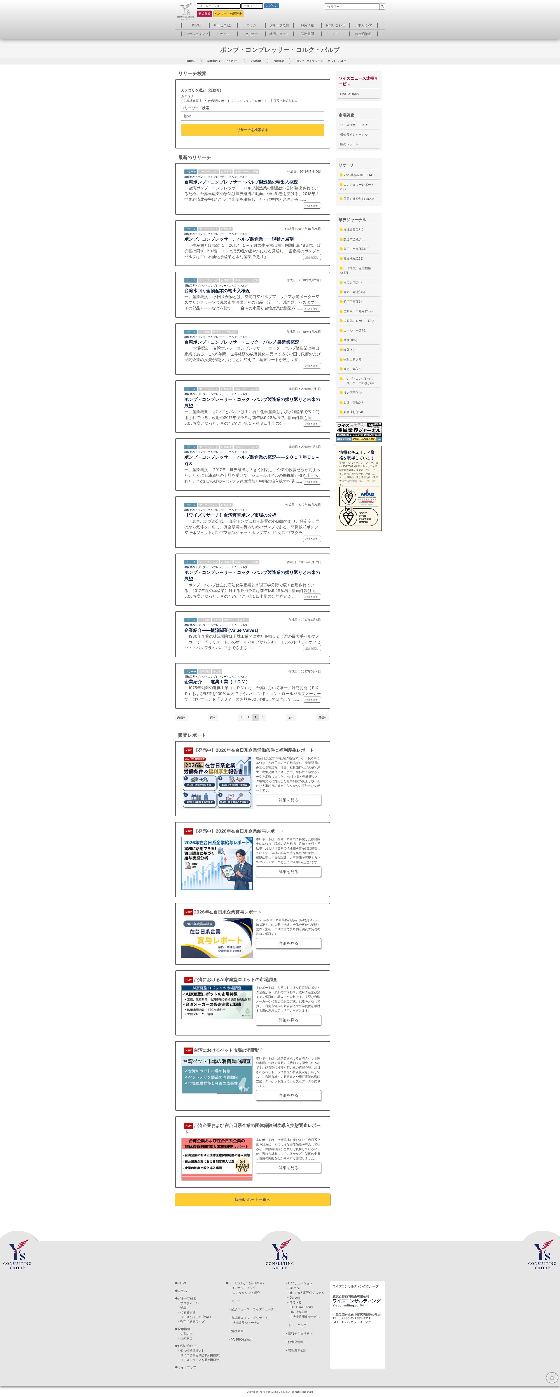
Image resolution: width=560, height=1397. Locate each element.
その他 (217, 620)
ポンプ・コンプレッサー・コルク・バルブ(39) (357, 381)
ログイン (272, 5)
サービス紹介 (223, 25)
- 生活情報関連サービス (303, 1316)
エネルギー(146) (354, 330)
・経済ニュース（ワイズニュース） (252, 1309)
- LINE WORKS (297, 1312)
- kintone (293, 1288)
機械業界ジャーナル (354, 134)
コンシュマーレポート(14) (357, 187)
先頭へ (181, 717)
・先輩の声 (184, 1334)
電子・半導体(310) (356, 249)
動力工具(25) (352, 369)
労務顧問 (307, 34)
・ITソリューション (298, 1283)
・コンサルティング (242, 1288)
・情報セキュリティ (299, 1333)
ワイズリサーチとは (354, 125)
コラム (251, 25)
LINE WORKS (349, 94)
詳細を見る (288, 800)
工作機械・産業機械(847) (355, 270)
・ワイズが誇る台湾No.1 (194, 1317)
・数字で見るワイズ (191, 1321)
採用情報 (307, 25)
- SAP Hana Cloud (300, 1307)
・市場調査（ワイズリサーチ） (249, 1318)
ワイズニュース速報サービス (358, 81)
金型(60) (349, 349)
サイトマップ (187, 1367)
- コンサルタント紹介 (245, 1292)
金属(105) (350, 340)
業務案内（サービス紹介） (223, 61)
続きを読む (311, 206)
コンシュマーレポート (251, 101)
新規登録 (204, 14)
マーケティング (208, 171)
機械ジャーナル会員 (246, 171)
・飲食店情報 (294, 1342)
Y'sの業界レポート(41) (359, 175)
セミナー (251, 34)
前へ (213, 717)
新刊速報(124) (353, 412)
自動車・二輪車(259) (358, 311)
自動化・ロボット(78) (358, 321)
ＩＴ (335, 34)
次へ (291, 717)
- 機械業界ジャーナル (245, 1322)
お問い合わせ (335, 25)
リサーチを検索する (252, 129)
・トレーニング (295, 1325)
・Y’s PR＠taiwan (240, 1339)
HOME (195, 25)
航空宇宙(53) (352, 301)
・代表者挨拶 (186, 1312)
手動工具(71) (352, 359)
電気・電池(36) (354, 292)
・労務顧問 (235, 1331)
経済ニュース (279, 34)
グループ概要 (279, 25)
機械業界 (279, 61)
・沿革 (181, 1308)
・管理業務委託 (295, 1350)
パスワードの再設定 (228, 14)
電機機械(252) (353, 258)
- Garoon (293, 1297)
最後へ (322, 717)
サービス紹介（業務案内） (247, 1283)
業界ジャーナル (352, 219)
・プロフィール (188, 1303)
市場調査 (256, 61)
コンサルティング (195, 34)
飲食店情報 (363, 34)
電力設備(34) (352, 282)
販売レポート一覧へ (252, 1199)
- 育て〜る (294, 1302)
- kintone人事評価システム (305, 1292)
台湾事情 (226, 171)
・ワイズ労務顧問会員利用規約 (198, 1355)
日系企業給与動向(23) (358, 199)
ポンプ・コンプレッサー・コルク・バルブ (321, 61)
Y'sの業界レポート (217, 101)
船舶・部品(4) (353, 402)
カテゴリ (187, 96)
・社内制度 (184, 1338)
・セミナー (235, 1301)
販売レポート (349, 144)
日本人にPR (363, 25)
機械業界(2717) (354, 229)
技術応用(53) (352, 393)
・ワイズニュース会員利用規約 (198, 1360)
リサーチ (223, 34)
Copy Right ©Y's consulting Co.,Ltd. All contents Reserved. (280, 1391)
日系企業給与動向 (285, 101)
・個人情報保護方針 (191, 1350)
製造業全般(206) (355, 239)
